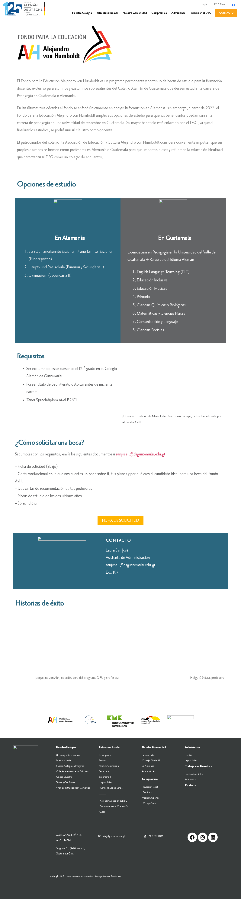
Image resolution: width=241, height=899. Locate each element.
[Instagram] (202, 837)
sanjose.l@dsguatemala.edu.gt (140, 454)
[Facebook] (192, 837)
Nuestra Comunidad (135, 13)
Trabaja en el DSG (200, 13)
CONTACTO (226, 13)
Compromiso (159, 13)
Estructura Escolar (107, 13)
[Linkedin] (213, 837)
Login (204, 4)
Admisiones (178, 13)
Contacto (190, 785)
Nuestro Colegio (82, 13)
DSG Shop (219, 4)
